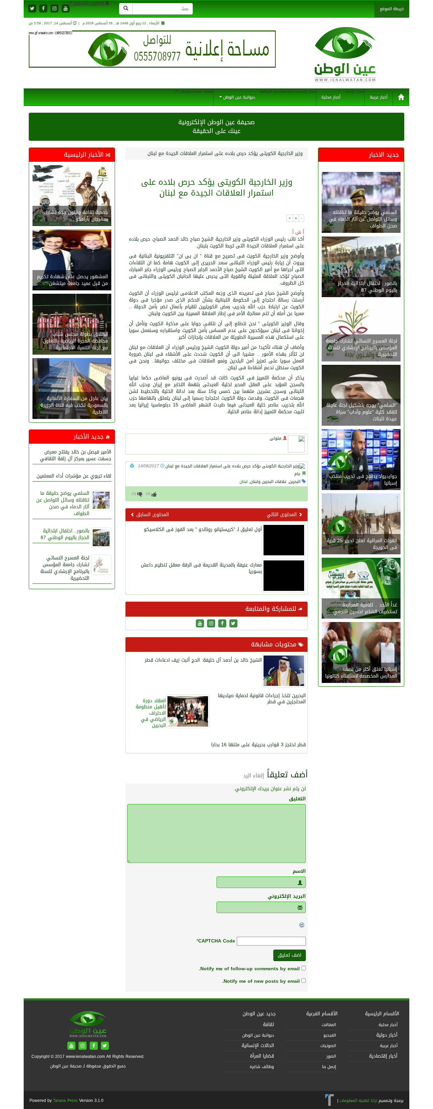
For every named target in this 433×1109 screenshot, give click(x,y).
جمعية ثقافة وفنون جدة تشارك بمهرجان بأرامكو (76, 216)
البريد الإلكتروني (287, 896)
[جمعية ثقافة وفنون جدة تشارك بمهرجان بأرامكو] (71, 196)
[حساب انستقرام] (54, 9)
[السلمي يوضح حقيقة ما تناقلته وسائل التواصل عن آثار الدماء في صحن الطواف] (361, 203)
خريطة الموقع (392, 9)
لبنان (244, 481)
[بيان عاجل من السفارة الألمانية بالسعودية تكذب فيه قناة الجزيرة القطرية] (71, 389)
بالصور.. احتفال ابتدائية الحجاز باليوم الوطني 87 (65, 534)
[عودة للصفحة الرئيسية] (345, 61)
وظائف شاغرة (262, 1066)
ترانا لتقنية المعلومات (358, 1100)
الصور (331, 1056)
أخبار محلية (330, 97)
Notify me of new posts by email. (261, 981)
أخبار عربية (378, 97)
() (134, 493)
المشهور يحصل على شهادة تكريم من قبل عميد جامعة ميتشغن (72, 280)
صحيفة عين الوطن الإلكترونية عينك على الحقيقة (216, 126)
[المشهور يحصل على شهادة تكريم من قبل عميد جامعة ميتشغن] (71, 260)
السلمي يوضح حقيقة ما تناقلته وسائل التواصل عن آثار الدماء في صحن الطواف (62, 503)
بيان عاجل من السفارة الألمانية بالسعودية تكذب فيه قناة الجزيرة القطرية (74, 405)
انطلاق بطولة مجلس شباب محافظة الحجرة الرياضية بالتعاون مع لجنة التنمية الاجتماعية (75, 341)
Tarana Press (65, 1100)
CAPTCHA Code (216, 941)
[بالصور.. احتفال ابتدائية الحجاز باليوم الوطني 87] (361, 267)
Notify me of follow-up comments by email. (249, 968)
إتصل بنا (329, 1066)
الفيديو (329, 1035)
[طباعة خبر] (132, 466)
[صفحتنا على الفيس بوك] (43, 9)
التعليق (297, 799)
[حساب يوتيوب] (65, 9)
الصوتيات (328, 1045)
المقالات (329, 1024)
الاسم (299, 871)
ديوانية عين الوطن (238, 97)
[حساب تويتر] (32, 9)
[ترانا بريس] (329, 1100)
